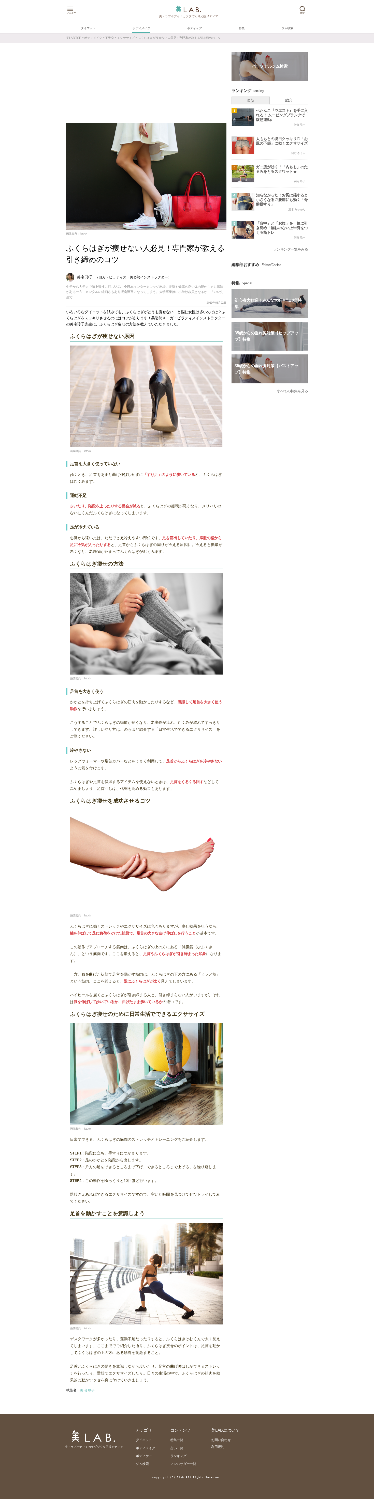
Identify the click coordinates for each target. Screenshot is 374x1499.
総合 (289, 100)
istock (83, 233)
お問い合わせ (221, 1440)
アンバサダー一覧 (183, 1464)
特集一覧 (176, 1440)
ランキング (178, 1456)
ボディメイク (93, 38)
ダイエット (144, 1440)
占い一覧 (176, 1448)
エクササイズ (126, 38)
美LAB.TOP (73, 38)
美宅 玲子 (87, 1390)
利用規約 (217, 1447)
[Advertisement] (146, 84)
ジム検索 (142, 1464)
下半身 (109, 38)
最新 (250, 100)
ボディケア (144, 1456)
